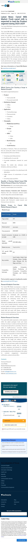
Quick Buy (7, 420)
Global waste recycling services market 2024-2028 (13, 449)
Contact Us (3, 502)
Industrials (3, 476)
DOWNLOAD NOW (11, 392)
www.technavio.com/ (11, 373)
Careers (3, 506)
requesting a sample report (9, 68)
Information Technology (6, 470)
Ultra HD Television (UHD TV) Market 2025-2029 (13, 442)
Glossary (3, 504)
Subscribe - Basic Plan (10, 411)
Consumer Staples (5, 465)
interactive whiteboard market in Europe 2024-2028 (14, 451)
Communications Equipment (7, 487)
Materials (3, 474)
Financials (3, 485)
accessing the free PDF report (10, 281)
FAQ (15, 504)
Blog (15, 499)
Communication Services (6, 478)
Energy (2, 483)
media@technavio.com (10, 371)
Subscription (4, 499)
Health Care (3, 472)
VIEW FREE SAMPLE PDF (11, 425)
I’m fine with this (21, 540)
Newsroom (17, 502)
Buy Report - (8, 405)
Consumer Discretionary (6, 467)
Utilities (2, 480)
